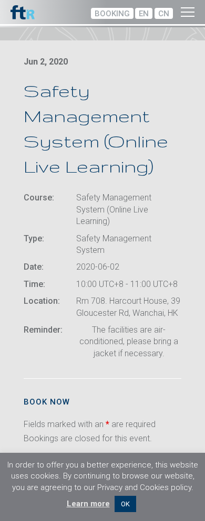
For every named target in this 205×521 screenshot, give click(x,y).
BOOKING (112, 13)
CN (163, 13)
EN (144, 13)
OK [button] (125, 504)
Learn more (88, 503)
